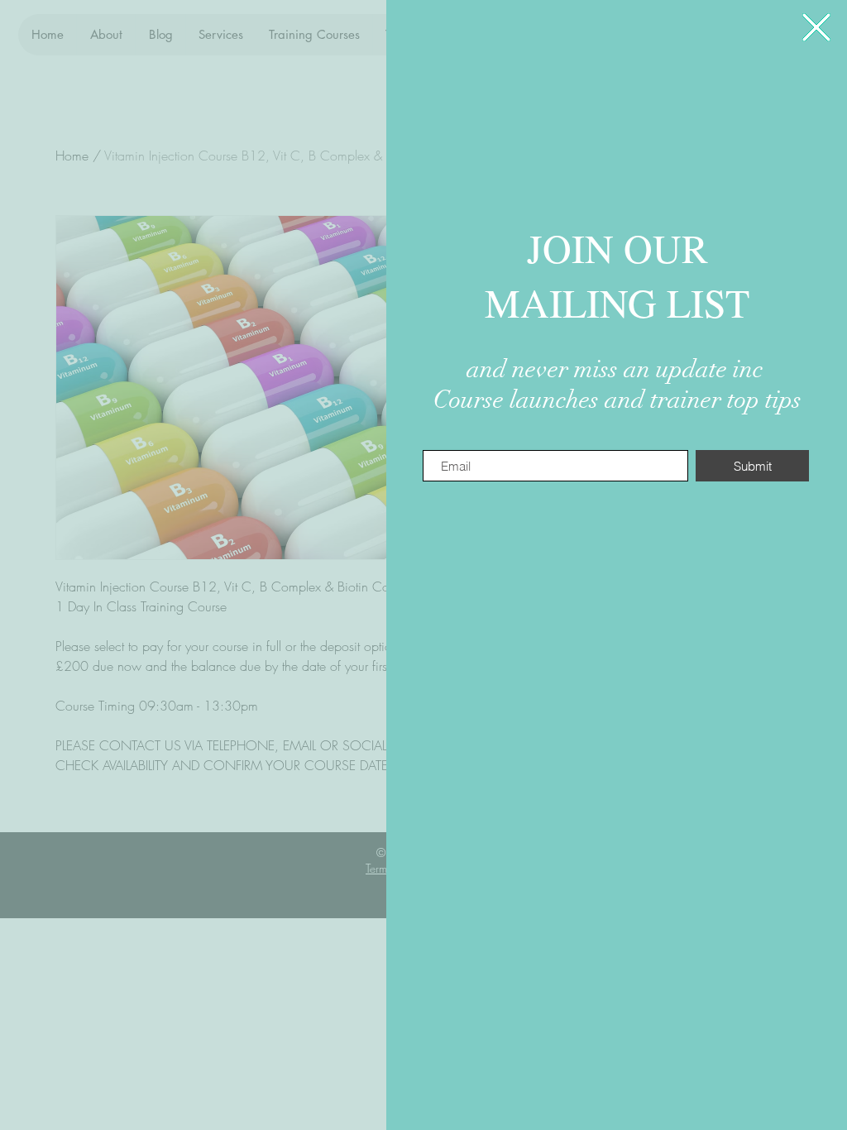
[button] (816, 27)
